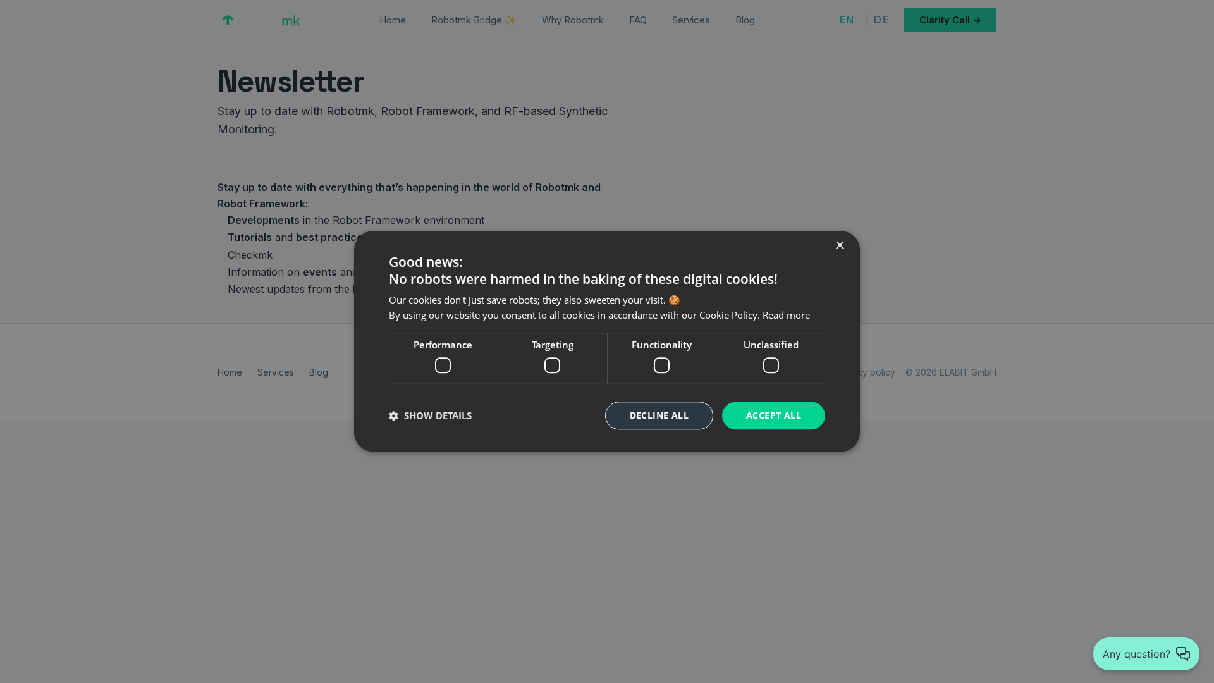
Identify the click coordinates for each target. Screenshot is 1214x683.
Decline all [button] (659, 415)
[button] (430, 415)
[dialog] (607, 341)
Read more (786, 315)
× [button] (839, 245)
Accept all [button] (773, 415)
